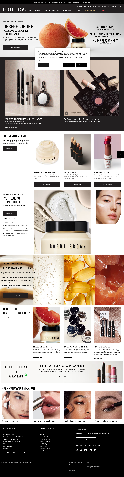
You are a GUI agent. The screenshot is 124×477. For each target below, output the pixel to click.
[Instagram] (90, 451)
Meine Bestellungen (46, 436)
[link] (119, 6)
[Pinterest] (95, 451)
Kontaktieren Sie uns (9, 434)
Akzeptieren (82, 65)
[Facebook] (77, 451)
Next (120, 154)
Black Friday (43, 443)
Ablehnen (69, 65)
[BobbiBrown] (14, 9)
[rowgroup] (62, 94)
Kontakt (5, 432)
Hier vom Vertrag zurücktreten (12, 441)
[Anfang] (119, 359)
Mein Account (44, 434)
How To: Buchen (8, 446)
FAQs (4, 443)
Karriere (5, 448)
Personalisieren (43, 65)
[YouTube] (85, 451)
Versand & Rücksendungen (11, 439)
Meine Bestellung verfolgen (45, 449)
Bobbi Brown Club (103, 6)
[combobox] (14, 452)
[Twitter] (80, 451)
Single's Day (43, 446)
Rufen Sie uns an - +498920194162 (13, 436)
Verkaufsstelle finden (90, 6)
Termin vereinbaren (45, 439)
